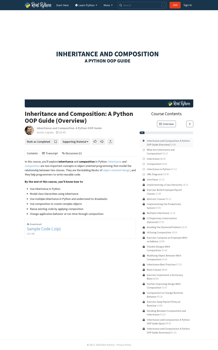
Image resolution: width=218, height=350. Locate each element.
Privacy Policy (124, 344)
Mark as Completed (38, 141)
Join (175, 5)
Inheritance (114, 161)
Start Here (62, 5)
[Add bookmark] (55, 141)
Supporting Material (74, 141)
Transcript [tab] (52, 153)
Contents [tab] (32, 153)
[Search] (120, 5)
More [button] (107, 5)
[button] (95, 141)
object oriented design (116, 170)
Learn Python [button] (86, 5)
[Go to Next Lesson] (189, 124)
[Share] (110, 141)
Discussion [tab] (73, 153)
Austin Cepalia (45, 132)
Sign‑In (188, 5)
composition (32, 166)
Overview (168, 124)
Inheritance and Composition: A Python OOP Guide (69, 128)
